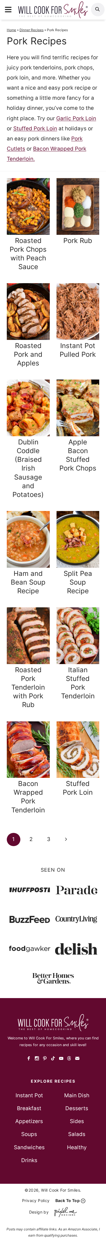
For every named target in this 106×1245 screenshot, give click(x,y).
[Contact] (77, 1058)
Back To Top (67, 1200)
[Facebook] (29, 1058)
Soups (29, 1134)
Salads (76, 1134)
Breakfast (29, 1108)
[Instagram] (37, 1058)
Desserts (76, 1108)
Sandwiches (29, 1147)
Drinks (29, 1160)
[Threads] (69, 1058)
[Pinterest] (45, 1058)
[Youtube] (61, 1058)
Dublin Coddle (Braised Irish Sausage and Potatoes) (28, 468)
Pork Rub (77, 241)
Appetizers (29, 1121)
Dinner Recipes (32, 30)
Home (11, 30)
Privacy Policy (36, 1200)
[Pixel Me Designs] (64, 1212)
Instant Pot (29, 1095)
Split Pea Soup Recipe (78, 582)
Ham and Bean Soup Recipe (28, 582)
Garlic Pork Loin (76, 118)
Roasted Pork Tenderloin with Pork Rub (28, 687)
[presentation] (28, 206)
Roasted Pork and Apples (28, 354)
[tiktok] (53, 1058)
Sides (77, 1121)
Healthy (77, 1147)
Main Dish (76, 1095)
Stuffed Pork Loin (35, 128)
